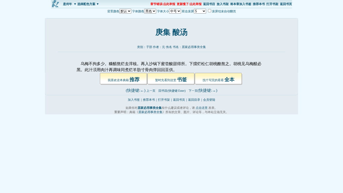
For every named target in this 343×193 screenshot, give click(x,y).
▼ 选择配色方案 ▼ (86, 4)
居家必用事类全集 (194, 47)
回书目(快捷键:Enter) (172, 90)
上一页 (150, 90)
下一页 (193, 90)
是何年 (67, 4)
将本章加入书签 (240, 4)
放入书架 (223, 4)
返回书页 (286, 4)
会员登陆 (209, 100)
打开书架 (272, 4)
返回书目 (209, 4)
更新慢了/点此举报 (189, 4)
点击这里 (202, 108)
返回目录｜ (195, 100)
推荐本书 (259, 4)
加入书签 (134, 100)
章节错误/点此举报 (162, 4)
